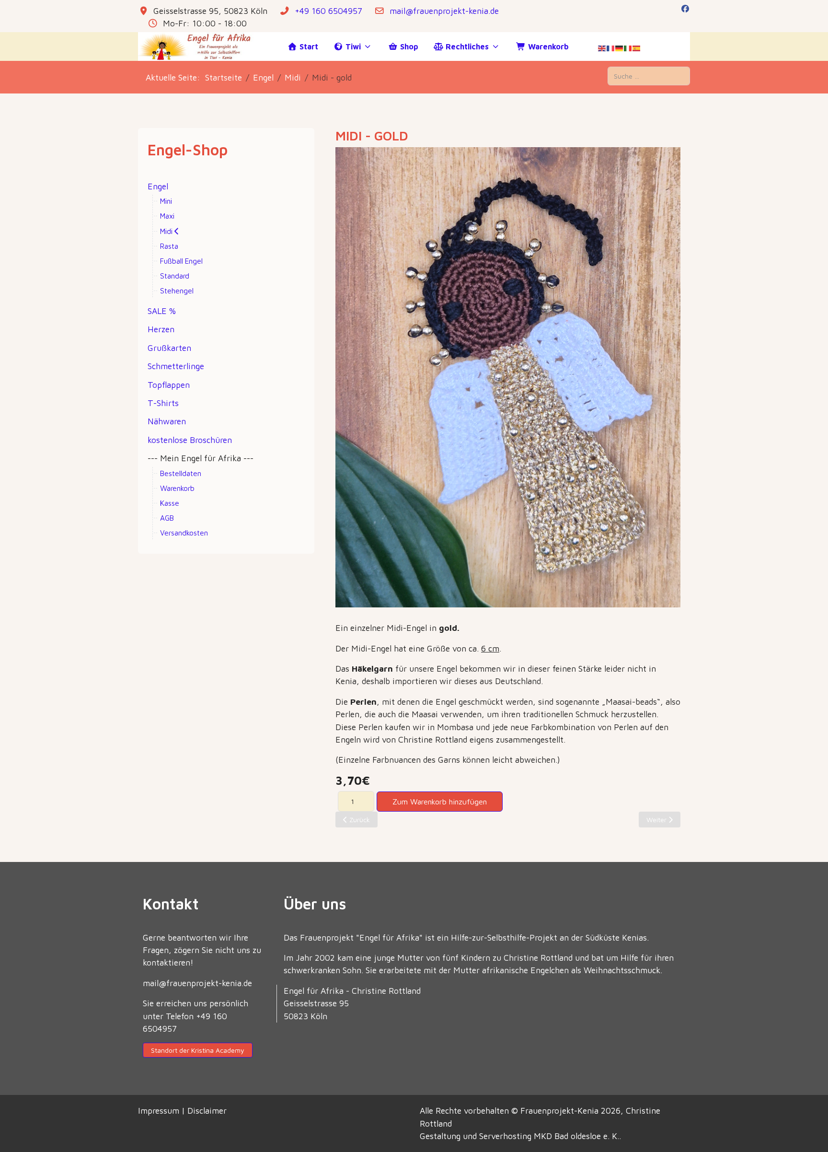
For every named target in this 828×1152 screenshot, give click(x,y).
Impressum (160, 1110)
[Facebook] (685, 8)
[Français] (611, 48)
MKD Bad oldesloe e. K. (576, 1136)
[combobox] (649, 76)
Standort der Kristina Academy (197, 1050)
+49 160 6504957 (328, 11)
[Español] (636, 48)
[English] (602, 48)
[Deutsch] (619, 48)
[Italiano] (628, 48)
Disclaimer (207, 1110)
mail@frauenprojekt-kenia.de (444, 11)
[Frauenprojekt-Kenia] (198, 46)
